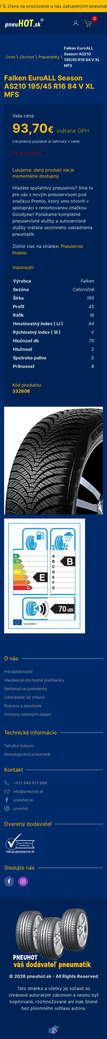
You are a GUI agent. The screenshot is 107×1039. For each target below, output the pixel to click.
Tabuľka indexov (19, 745)
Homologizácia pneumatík (27, 754)
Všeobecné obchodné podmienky (34, 680)
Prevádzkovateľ (18, 671)
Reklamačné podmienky (25, 688)
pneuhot (20, 808)
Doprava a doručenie (23, 705)
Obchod (26, 57)
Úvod (10, 57)
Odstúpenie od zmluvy (24, 697)
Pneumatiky (49, 57)
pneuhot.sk (23, 799)
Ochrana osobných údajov (27, 714)
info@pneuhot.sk (28, 791)
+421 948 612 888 (30, 782)
